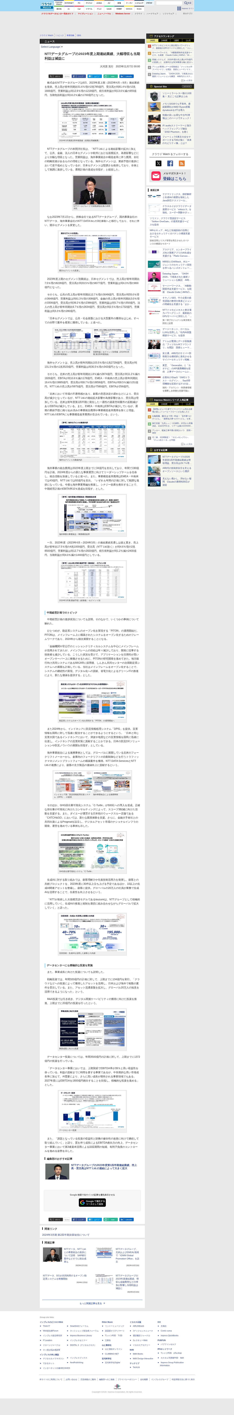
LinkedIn (128, 76)
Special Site (160, 86)
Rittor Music (107, 1322)
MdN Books (138, 1354)
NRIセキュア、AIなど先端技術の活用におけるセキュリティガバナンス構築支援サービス (170, 233)
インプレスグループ (159, 1379)
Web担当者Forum (50, 1331)
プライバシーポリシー (127, 1379)
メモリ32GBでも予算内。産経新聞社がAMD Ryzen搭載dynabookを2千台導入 (177, 106)
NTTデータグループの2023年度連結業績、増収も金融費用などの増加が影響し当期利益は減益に (127, 1282)
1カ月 (188, 40)
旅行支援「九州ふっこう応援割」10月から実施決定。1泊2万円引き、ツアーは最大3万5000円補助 (172, 426)
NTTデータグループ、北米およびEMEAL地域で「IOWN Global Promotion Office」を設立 (127, 1255)
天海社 (164, 1326)
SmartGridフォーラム (79, 1326)
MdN (132, 1350)
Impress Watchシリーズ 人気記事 (171, 400)
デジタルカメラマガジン (53, 1359)
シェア (81, 76)
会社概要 (144, 1379)
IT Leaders (47, 1340)
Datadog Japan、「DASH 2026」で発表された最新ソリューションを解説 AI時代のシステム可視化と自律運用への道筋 (172, 76)
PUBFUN (162, 1340)
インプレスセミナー (78, 1340)
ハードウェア (152, 14)
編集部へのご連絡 (106, 1379)
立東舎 (108, 1340)
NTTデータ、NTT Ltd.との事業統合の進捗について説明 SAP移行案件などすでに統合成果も (75, 1255)
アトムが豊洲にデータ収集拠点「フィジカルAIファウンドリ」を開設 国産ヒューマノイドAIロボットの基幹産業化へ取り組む (172, 69)
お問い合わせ (71, 1379)
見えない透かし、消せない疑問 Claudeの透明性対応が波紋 (177, 481)
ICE (159, 1322)
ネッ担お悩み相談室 (51, 1350)
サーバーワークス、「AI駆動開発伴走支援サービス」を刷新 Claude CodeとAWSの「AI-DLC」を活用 (172, 55)
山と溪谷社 (106, 1345)
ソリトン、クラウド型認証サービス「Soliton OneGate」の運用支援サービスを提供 (169, 221)
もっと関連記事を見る (91, 1303)
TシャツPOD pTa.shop (171, 1353)
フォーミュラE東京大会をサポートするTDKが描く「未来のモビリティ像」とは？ (177, 139)
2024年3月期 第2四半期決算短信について (66, 1234)
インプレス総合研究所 (52, 1335)
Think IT (46, 1326)
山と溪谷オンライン (113, 1349)
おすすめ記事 (160, 450)
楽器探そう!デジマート (115, 1331)
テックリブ (134, 1363)
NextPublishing (76, 1362)
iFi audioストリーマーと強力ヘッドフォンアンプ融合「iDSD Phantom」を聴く (177, 128)
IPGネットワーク (165, 1349)
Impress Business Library (81, 1335)
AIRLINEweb (138, 1326)
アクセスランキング (164, 36)
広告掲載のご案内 (88, 1379)
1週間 (176, 40)
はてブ (96, 76)
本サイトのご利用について (50, 1379)
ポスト (57, 76)
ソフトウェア (168, 14)
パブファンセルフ (168, 1344)
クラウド (138, 14)
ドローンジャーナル (51, 1345)
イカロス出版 (135, 1322)
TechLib (136, 1367)
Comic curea (166, 1331)
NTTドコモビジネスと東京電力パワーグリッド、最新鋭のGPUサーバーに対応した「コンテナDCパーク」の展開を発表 (172, 48)
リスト (67, 76)
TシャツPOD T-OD (113, 1335)
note (112, 76)
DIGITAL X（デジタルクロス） (83, 1345)
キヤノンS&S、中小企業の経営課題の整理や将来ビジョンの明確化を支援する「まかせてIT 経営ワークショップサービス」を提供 (177, 304)
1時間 (152, 40)
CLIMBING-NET (112, 1354)
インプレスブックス (78, 1358)
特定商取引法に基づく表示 (183, 1379)
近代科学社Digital (112, 1362)
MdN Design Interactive (143, 1359)
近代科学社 (106, 1359)
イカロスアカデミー (141, 1345)
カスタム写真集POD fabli (172, 1358)
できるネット (48, 1363)
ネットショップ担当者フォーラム (84, 1331)
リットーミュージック (114, 1326)
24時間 (164, 40)
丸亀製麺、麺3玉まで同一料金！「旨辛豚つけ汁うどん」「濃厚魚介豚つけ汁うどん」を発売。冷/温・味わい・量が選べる (171, 419)
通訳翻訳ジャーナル (141, 1335)
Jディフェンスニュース (143, 1331)
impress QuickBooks (169, 1335)
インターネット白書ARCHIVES (56, 1368)
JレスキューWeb (140, 1340)
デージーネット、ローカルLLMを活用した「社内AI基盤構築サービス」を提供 (177, 332)
